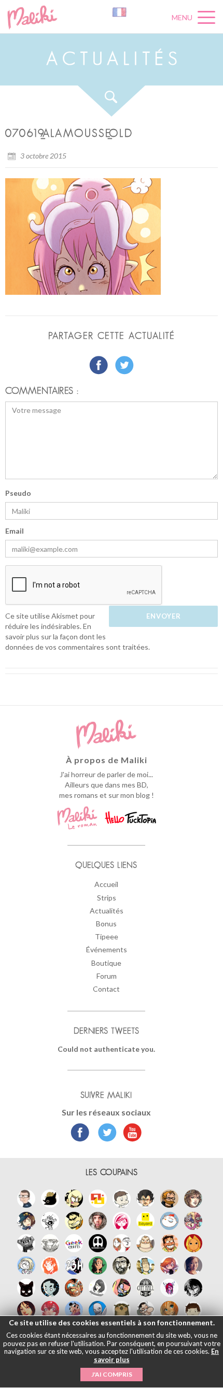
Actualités (106, 910)
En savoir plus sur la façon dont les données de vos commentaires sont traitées (76, 636)
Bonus (106, 923)
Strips (106, 897)
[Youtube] (130, 1133)
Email (14, 530)
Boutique (106, 962)
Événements (106, 949)
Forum (106, 975)
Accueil (106, 884)
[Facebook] (80, 1133)
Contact (106, 988)
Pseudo (18, 493)
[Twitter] (104, 1133)
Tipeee (106, 936)
